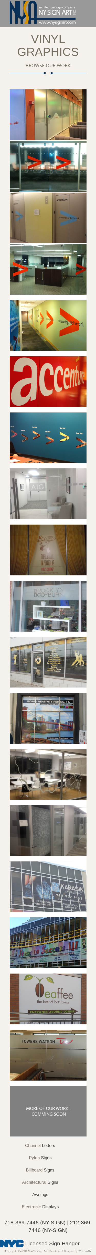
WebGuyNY (85, 1251)
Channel (40, 1145)
